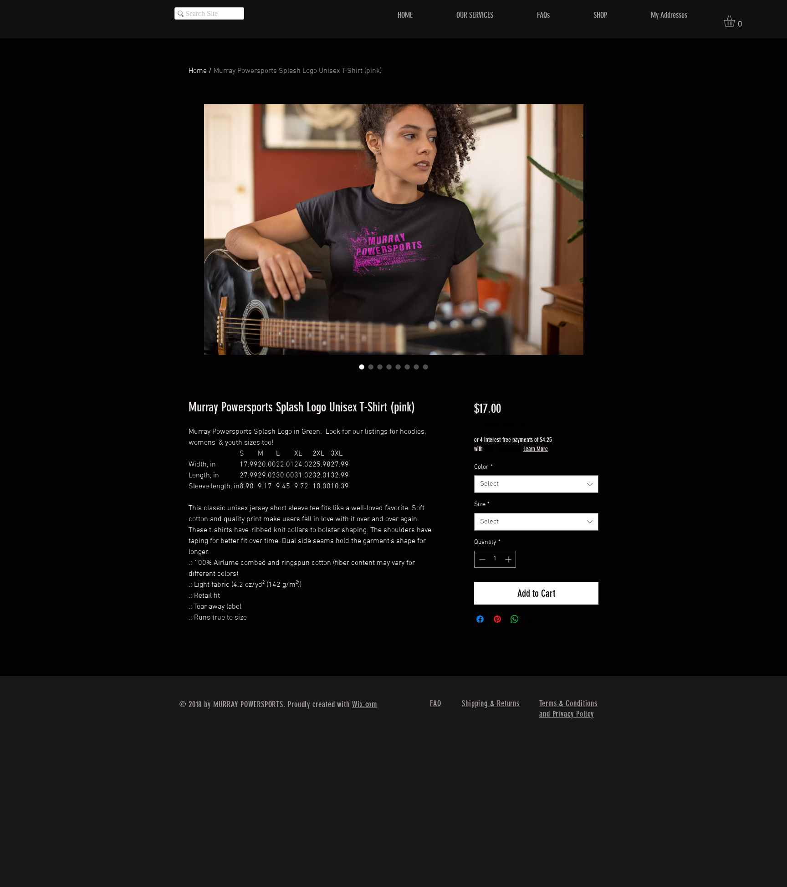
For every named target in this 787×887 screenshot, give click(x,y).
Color (483, 467)
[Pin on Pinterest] (497, 619)
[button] (736, 21)
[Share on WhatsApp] (514, 619)
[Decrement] (481, 559)
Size (482, 504)
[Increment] (509, 559)
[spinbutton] (495, 559)
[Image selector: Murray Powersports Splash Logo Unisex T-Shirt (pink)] (361, 366)
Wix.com (364, 704)
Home (198, 71)
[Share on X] (531, 619)
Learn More (535, 449)
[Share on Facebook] (480, 619)
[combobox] (536, 484)
